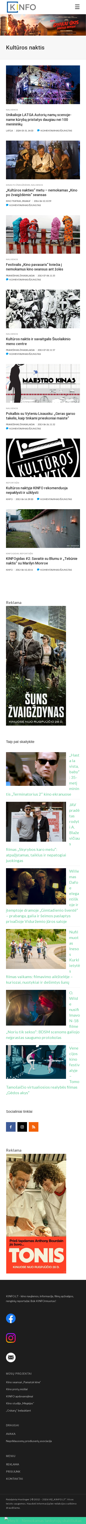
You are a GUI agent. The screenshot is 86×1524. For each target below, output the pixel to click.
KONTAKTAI (14, 1478)
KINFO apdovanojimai (19, 1396)
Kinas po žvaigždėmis (18, 185)
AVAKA (11, 1433)
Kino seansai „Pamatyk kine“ (23, 1382)
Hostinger (23, 1499)
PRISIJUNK (13, 1471)
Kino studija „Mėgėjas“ (20, 1403)
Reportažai (12, 482)
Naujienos (12, 110)
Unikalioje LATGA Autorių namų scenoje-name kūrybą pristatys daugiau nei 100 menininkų (38, 119)
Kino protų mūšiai (17, 1389)
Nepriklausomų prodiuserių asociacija (29, 1441)
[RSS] (33, 1127)
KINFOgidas (12, 553)
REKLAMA (12, 1464)
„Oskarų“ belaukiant (18, 1410)
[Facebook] (11, 1127)
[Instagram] (22, 1127)
